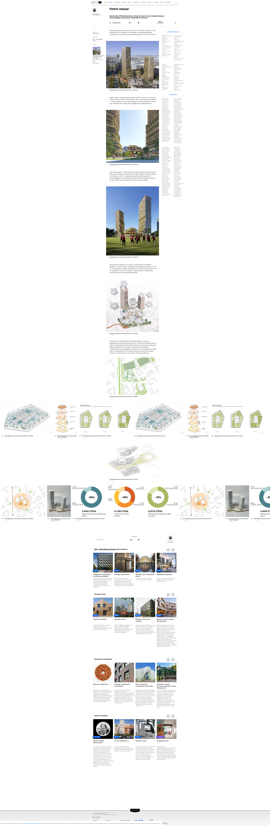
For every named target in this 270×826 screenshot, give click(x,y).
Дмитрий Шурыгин (165, 187)
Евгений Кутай (177, 169)
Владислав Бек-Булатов (166, 157)
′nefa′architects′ (177, 77)
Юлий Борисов (177, 133)
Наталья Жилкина (177, 149)
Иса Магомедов (165, 188)
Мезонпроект (164, 39)
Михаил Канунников (178, 107)
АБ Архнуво (176, 79)
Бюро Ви (175, 71)
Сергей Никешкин (165, 98)
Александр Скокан (177, 114)
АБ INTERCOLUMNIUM (166, 54)
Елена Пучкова (165, 117)
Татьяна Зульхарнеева (178, 109)
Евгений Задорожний (166, 148)
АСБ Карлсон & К (177, 69)
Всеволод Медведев (178, 126)
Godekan (163, 64)
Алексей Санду (177, 163)
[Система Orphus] (96, 815)
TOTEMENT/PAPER (177, 68)
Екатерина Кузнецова (166, 138)
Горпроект (176, 67)
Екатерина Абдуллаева (166, 160)
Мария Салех (176, 147)
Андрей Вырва (177, 148)
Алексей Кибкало (165, 155)
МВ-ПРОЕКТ (164, 42)
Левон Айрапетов (177, 167)
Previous (6, 418)
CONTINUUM (176, 65)
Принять (165, 823)
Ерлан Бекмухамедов (178, 122)
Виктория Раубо (177, 159)
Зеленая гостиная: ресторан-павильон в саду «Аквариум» (166, 686)
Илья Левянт (176, 186)
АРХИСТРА (176, 76)
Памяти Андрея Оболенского (98, 742)
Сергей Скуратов (165, 121)
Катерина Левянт (177, 184)
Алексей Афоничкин (166, 186)
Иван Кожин (176, 125)
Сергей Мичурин (177, 168)
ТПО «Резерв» (177, 39)
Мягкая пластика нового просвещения (165, 620)
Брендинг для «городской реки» (145, 575)
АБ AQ (175, 75)
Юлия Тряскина (177, 130)
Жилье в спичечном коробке (143, 620)
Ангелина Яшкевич (165, 156)
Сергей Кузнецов (165, 115)
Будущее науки (141, 741)
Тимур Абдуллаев (165, 190)
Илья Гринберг (165, 192)
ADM (175, 38)
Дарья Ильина (165, 176)
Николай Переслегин (178, 102)
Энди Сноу (164, 126)
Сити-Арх (164, 68)
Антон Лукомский (177, 190)
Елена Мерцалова (165, 173)
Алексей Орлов (165, 128)
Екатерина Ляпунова (178, 160)
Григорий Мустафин (166, 111)
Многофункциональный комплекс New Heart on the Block (98, 57)
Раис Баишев (176, 110)
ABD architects (165, 87)
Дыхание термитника (100, 684)
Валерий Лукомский (178, 195)
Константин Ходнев (178, 138)
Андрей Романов (177, 113)
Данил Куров (164, 163)
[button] (168, 549)
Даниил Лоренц (165, 99)
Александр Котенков (178, 134)
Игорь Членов (164, 102)
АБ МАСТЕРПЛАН (165, 77)
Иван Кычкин (176, 171)
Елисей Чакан (176, 157)
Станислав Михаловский (179, 183)
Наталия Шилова (165, 119)
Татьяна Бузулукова (166, 168)
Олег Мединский (165, 101)
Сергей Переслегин (166, 122)
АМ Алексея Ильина (166, 47)
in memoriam (97, 736)
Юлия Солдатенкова (166, 132)
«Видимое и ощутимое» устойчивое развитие (102, 575)
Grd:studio (164, 75)
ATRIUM (175, 49)
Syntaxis (163, 89)
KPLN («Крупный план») (167, 46)
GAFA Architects (165, 38)
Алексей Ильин (165, 195)
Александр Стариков (166, 172)
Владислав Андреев (178, 121)
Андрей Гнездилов (177, 128)
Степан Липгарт (165, 136)
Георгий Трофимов (165, 133)
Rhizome (163, 73)
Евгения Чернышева (166, 183)
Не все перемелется (121, 741)
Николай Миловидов (178, 153)
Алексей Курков (177, 192)
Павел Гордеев (165, 152)
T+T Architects (176, 46)
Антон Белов (176, 180)
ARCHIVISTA (164, 76)
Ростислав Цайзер (177, 140)
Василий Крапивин (177, 103)
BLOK (163, 85)
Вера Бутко (176, 136)
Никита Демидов (177, 155)
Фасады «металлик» (122, 574)
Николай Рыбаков (165, 164)
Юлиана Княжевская (178, 119)
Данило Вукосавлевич (166, 194)
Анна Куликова (177, 196)
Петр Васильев (165, 147)
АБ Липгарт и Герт (165, 41)
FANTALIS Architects (166, 72)
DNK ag (163, 80)
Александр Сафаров (166, 169)
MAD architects (165, 65)
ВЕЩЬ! (175, 84)
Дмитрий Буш (176, 132)
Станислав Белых (165, 106)
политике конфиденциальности (32, 823)
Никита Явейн (177, 101)
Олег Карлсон (164, 165)
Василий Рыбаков (165, 151)
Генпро (175, 57)
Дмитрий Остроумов (166, 134)
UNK (163, 43)
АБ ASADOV (164, 55)
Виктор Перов (176, 164)
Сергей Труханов (177, 118)
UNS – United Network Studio (98, 40)
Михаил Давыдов (177, 129)
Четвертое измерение (178, 35)
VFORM (163, 69)
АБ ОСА (175, 43)
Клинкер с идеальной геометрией (122, 685)
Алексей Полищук (177, 191)
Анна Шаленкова (165, 182)
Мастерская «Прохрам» (166, 35)
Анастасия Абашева (178, 98)
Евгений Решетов (177, 194)
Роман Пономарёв (177, 161)
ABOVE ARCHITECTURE (179, 64)
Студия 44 (164, 37)
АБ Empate (176, 55)
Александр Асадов (165, 140)
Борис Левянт (176, 187)
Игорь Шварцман (177, 106)
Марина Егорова (165, 130)
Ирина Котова (165, 159)
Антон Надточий (165, 103)
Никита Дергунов (177, 179)
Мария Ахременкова (178, 117)
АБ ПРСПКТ (164, 71)
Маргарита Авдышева (166, 184)
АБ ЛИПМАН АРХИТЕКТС (167, 67)
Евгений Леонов (165, 180)
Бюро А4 (175, 88)
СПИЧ (163, 50)
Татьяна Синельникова (166, 171)
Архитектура (160, 22)
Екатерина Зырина (166, 161)
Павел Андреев (165, 109)
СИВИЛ (175, 81)
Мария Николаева (165, 149)
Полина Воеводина (166, 113)
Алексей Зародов (165, 153)
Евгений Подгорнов (178, 105)
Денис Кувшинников (178, 165)
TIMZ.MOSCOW (165, 88)
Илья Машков (164, 141)
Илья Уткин (164, 175)
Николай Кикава (165, 125)
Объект (160, 21)
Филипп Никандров (166, 179)
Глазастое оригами (100, 619)
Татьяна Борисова (177, 188)
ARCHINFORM (177, 73)
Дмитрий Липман (177, 173)
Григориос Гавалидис (166, 118)
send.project (160, 736)
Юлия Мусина (176, 182)
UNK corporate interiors (178, 80)
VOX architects (165, 45)
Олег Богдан (164, 105)
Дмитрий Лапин (177, 152)
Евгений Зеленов (177, 99)
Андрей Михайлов (177, 111)
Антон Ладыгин (177, 172)
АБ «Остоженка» (177, 47)
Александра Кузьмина (178, 115)
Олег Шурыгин (165, 167)
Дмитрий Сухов (177, 137)
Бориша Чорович (177, 156)
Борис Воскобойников (166, 110)
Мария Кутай (164, 191)
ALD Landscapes (165, 79)
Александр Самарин (178, 142)
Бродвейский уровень (164, 574)
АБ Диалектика (177, 72)
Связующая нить (163, 741)
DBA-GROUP (176, 37)
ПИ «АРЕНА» (164, 49)
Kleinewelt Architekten (178, 45)
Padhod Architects (165, 81)
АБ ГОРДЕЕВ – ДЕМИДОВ (179, 83)
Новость (138, 736)
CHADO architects (177, 89)
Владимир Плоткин (166, 137)
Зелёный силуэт (120, 619)
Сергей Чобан (165, 129)
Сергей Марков (177, 151)
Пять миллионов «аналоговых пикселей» (144, 685)
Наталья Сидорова (166, 114)
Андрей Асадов (177, 141)
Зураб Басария (165, 107)
